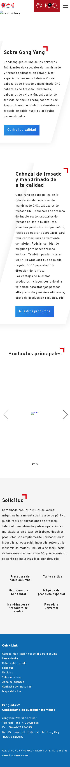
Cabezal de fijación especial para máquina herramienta (29, 656)
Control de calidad (21, 130)
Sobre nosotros (12, 677)
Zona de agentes (13, 682)
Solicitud (8, 668)
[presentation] (6, 25)
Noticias (7, 673)
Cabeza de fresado (14, 663)
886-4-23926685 (27, 723)
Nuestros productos (34, 311)
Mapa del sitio (11, 691)
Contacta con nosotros (17, 687)
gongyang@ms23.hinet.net (19, 718)
